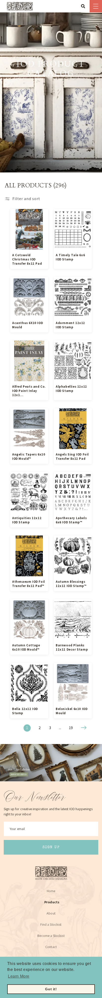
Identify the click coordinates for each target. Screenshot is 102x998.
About (51, 913)
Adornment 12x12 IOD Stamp (70, 325)
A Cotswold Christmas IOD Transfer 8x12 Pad (27, 259)
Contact (51, 947)
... (60, 727)
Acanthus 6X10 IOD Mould (27, 325)
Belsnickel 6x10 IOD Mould (71, 711)
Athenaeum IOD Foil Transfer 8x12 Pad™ (28, 584)
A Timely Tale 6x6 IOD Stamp (70, 257)
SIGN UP (51, 847)
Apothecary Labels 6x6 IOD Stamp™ (71, 520)
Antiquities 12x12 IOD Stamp (27, 520)
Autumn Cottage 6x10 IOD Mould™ (26, 647)
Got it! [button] (51, 989)
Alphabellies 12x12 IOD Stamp (71, 388)
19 (71, 727)
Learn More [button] (18, 976)
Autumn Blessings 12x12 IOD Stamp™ (71, 584)
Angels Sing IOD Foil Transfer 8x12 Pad (72, 456)
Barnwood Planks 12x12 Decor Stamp (72, 647)
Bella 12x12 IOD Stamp (25, 711)
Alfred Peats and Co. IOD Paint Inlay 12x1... (29, 390)
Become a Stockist (50, 935)
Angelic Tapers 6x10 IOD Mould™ (28, 456)
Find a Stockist (50, 924)
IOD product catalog (51, 69)
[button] (84, 6)
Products (51, 902)
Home (51, 891)
